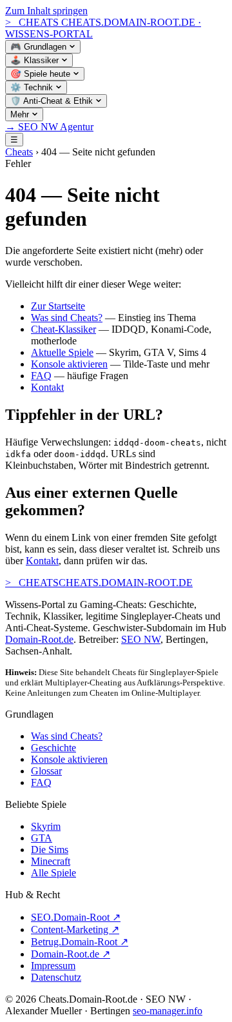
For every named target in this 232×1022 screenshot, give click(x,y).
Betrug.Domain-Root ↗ (79, 941)
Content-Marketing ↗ (75, 929)
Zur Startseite (58, 305)
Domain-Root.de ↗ (70, 953)
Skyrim (46, 826)
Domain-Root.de (39, 639)
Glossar (46, 770)
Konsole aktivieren (69, 364)
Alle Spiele (53, 872)
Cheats (19, 151)
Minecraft (50, 861)
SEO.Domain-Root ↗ (76, 917)
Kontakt (47, 387)
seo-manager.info (167, 1010)
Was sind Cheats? (66, 317)
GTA (41, 837)
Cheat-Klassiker (63, 329)
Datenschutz (56, 977)
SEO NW (140, 639)
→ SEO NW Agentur (49, 126)
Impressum (53, 965)
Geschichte (53, 747)
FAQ (41, 375)
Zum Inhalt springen (46, 10)
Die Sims (49, 849)
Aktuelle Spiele (62, 352)
